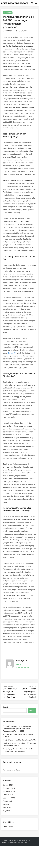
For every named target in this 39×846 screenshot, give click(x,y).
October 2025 (8, 795)
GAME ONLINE (8, 12)
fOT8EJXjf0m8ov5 (11, 31)
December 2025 (9, 788)
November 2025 (9, 791)
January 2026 (8, 785)
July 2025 (6, 804)
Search (5, 707)
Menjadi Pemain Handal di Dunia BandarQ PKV (19, 740)
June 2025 (7, 808)
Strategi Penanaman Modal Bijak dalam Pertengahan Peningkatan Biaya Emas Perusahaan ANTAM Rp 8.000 (17, 728)
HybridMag (24, 843)
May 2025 (6, 811)
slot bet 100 (12, 353)
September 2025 (9, 798)
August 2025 (7, 801)
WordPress (13, 843)
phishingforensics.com (14, 3)
